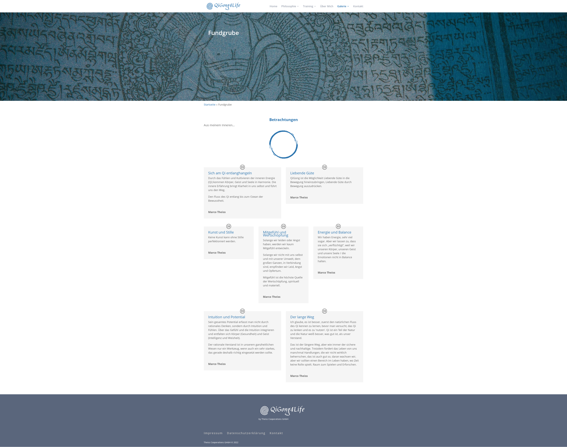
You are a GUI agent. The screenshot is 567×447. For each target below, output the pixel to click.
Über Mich (326, 6)
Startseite (209, 104)
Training (308, 6)
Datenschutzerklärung (246, 433)
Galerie (341, 6)
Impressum (213, 433)
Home (273, 6)
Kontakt (358, 6)
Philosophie (288, 6)
